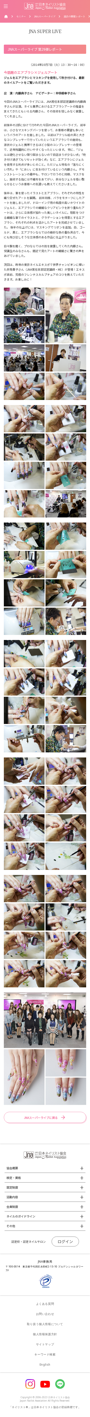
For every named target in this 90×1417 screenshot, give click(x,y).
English (45, 1364)
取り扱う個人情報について (45, 1324)
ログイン (65, 1241)
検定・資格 (13, 1178)
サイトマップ (45, 1344)
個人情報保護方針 (45, 1334)
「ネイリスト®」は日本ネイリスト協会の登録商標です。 (45, 1407)
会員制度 (12, 1206)
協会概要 (12, 1168)
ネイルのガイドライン (20, 1216)
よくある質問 (45, 1304)
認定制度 (12, 1187)
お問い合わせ (45, 1314)
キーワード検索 (44, 1354)
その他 (10, 1226)
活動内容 (12, 1197)
